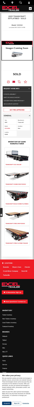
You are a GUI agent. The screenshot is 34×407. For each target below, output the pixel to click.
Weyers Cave (16, 267)
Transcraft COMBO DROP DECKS (15, 184)
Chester (27, 267)
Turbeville (6, 275)
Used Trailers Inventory (9, 322)
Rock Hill (24, 271)
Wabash (4, 336)
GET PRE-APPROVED (17, 110)
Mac (3, 348)
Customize (25, 403)
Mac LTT (4, 352)
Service (4, 364)
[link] (8, 82)
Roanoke (6, 267)
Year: (6, 120)
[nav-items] (4, 2)
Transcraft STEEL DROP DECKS (15, 223)
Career (4, 372)
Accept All (7, 403)
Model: (6, 126)
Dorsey (4, 344)
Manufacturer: (21, 120)
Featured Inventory (8, 326)
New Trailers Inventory (9, 319)
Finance (4, 368)
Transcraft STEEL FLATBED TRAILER (16, 243)
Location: (7, 132)
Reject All (16, 403)
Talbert (4, 340)
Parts (4, 361)
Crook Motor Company (10, 271)
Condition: (20, 126)
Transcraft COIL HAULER (13, 164)
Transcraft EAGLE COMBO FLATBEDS (16, 204)
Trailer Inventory (7, 315)
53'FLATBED (7, 128)
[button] (29, 3)
